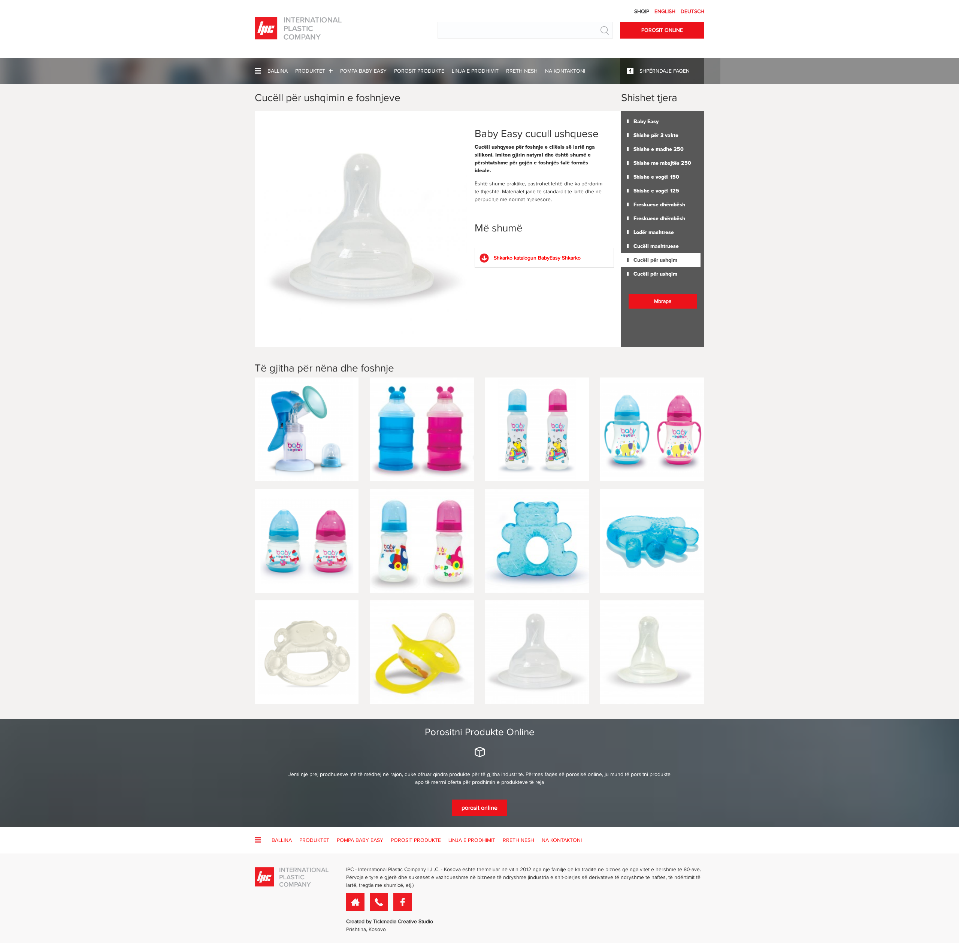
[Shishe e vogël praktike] (422, 540)
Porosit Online (662, 30)
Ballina (277, 71)
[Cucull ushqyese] (537, 652)
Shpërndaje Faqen (664, 71)
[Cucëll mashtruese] (422, 652)
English (665, 11)
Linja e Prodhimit (475, 71)
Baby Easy (646, 121)
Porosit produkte (419, 71)
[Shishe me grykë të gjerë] (652, 429)
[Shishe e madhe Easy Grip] (537, 429)
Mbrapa (662, 301)
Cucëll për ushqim (655, 260)
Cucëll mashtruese (656, 246)
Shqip (642, 11)
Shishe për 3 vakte (655, 135)
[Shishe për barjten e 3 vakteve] (422, 429)
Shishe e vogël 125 (656, 191)
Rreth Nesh (522, 71)
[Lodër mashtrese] (307, 652)
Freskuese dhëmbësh (659, 204)
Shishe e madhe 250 (658, 149)
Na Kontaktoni (565, 71)
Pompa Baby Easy (363, 71)
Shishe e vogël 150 (656, 177)
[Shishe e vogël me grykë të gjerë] (307, 540)
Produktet (310, 71)
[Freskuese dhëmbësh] (537, 540)
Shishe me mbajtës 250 (662, 163)
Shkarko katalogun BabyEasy (537, 258)
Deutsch (692, 11)
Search (605, 30)
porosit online (479, 807)
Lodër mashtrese (653, 232)
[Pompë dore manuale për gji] (307, 429)
